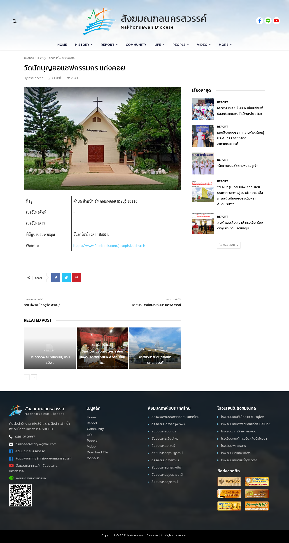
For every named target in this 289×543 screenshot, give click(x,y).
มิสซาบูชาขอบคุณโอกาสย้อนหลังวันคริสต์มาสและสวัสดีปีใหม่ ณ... (102, 357)
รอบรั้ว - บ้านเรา (102, 344)
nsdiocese (35, 78)
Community (95, 429)
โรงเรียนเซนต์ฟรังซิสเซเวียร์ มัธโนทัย (245, 424)
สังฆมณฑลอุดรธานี (164, 482)
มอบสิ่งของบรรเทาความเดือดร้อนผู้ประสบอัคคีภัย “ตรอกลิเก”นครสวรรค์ (240, 138)
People (92, 440)
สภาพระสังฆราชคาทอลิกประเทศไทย (175, 417)
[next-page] (34, 377)
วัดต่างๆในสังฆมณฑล (62, 58)
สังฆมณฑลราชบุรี (163, 445)
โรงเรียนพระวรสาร (233, 445)
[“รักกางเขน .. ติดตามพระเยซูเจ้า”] (203, 163)
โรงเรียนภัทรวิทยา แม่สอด (238, 431)
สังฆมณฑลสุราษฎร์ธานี (167, 453)
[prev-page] (27, 377)
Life (90, 434)
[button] (39, 21)
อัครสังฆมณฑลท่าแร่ (165, 460)
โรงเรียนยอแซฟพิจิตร (236, 453)
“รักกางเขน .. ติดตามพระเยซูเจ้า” (238, 165)
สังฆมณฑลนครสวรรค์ (30, 451)
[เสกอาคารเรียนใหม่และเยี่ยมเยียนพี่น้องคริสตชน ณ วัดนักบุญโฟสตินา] (203, 109)
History (41, 58)
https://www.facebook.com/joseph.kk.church (109, 245)
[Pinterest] (76, 277)
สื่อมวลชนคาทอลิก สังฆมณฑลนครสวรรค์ (43, 458)
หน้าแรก (29, 58)
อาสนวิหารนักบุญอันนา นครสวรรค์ (156, 304)
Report (222, 102)
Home (91, 417)
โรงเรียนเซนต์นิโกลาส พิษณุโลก (242, 417)
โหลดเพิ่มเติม (227, 245)
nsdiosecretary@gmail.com (36, 444)
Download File (97, 452)
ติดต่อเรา (93, 458)
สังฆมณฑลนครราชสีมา (166, 467)
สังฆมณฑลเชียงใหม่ (164, 438)
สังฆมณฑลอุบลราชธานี (167, 474)
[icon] (259, 21)
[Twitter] (66, 277)
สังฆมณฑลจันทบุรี (163, 431)
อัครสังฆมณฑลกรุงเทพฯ (168, 424)
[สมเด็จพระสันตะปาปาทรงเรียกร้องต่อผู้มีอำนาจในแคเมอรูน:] (203, 223)
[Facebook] (55, 277)
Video (91, 446)
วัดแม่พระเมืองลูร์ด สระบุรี (42, 304)
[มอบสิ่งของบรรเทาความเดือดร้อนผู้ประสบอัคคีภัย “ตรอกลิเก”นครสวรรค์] (203, 136)
